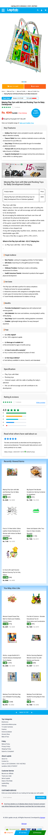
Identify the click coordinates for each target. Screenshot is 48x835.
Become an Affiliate (7, 773)
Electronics (5, 722)
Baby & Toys (5, 736)
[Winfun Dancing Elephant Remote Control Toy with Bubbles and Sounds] (36, 652)
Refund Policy (6, 744)
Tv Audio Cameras (7, 727)
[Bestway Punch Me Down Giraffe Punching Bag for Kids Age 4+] (36, 691)
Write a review (40, 402)
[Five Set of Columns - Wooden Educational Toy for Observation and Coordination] (36, 613)
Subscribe (41, 797)
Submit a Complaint (8, 751)
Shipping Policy (6, 749)
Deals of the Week (7, 781)
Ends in (15, 98)
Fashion (4, 729)
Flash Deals (6, 98)
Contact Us (5, 761)
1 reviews (17, 107)
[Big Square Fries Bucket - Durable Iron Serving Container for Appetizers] (36, 486)
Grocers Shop (6, 734)
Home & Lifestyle (7, 732)
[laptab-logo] (13, 10)
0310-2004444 (21, 6)
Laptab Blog (5, 783)
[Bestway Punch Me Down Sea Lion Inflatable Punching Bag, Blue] (12, 691)
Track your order (6, 776)
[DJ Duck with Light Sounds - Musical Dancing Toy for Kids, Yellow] (12, 566)
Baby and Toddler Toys (27, 123)
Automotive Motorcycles (9, 724)
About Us (4, 759)
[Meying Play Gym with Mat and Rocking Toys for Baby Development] (12, 486)
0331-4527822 (32, 6)
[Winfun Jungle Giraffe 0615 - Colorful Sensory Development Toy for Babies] (12, 652)
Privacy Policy (6, 746)
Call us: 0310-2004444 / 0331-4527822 (14, 763)
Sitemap (4, 786)
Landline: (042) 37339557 (9, 766)
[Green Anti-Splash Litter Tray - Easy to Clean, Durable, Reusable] (36, 525)
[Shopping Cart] (45, 10)
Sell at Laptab (6, 778)
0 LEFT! (36, 113)
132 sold (29, 98)
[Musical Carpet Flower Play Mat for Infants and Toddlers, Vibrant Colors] (12, 613)
